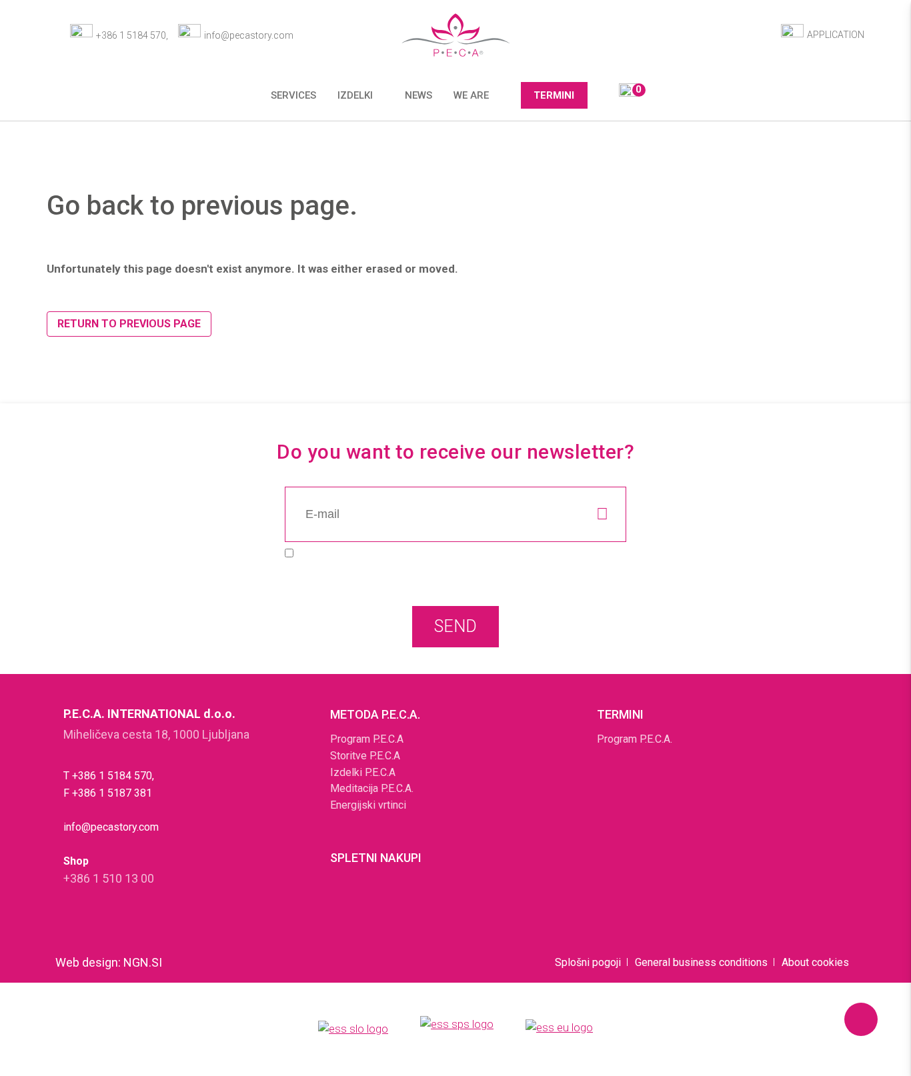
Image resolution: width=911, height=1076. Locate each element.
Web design (86, 962)
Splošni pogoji (588, 962)
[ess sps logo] (457, 1029)
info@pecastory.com (248, 35)
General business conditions (701, 962)
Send (455, 626)
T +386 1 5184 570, (108, 775)
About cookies (815, 962)
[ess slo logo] (353, 1030)
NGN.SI (142, 962)
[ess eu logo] (559, 1029)
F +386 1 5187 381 (107, 793)
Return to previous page (129, 323)
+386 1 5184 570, (132, 35)
